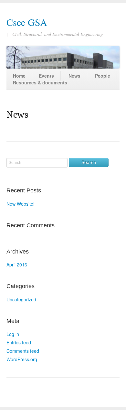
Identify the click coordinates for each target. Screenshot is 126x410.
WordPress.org (21, 359)
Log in (12, 334)
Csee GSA (26, 22)
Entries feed (18, 342)
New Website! (20, 203)
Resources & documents (40, 82)
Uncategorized (21, 299)
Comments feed (22, 351)
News (74, 75)
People (102, 75)
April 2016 (16, 264)
